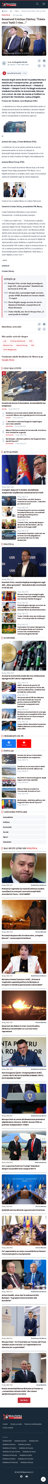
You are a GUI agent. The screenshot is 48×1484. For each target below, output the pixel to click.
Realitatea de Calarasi (9, 1448)
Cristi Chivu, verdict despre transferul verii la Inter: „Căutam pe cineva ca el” (31, 501)
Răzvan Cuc (8, 345)
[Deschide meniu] (43, 4)
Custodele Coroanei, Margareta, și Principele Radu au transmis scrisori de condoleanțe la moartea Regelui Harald (31, 630)
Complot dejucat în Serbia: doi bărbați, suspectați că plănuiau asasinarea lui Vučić (22, 491)
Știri (11, 11)
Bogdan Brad (20, 62)
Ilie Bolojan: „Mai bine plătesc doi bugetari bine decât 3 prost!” (31, 801)
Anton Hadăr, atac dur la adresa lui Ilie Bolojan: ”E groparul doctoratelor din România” (20, 1298)
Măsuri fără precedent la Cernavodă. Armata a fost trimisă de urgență (28, 791)
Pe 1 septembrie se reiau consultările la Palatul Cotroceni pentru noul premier (24, 1252)
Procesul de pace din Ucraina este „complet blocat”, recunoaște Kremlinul (22, 936)
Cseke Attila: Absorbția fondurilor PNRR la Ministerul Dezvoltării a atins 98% (31, 726)
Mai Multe (24, 1400)
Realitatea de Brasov (9, 1444)
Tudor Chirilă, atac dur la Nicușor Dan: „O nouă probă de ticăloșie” (26, 313)
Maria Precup (22, 345)
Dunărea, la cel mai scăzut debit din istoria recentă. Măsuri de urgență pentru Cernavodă (26, 414)
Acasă (5, 11)
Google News (8, 359)
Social (4, 409)
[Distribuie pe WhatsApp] (39, 66)
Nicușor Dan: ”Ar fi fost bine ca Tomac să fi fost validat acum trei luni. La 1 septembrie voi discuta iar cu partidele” (24, 1345)
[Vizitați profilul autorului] (4, 63)
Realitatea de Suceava (26, 1448)
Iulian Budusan (40, 1162)
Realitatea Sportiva (20, 1441)
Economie (9, 435)
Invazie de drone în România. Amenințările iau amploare (29, 756)
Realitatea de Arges (24, 1444)
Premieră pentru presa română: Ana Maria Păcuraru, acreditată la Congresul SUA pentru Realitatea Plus (31, 513)
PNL (32, 345)
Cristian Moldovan (17, 341)
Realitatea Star (33, 1441)
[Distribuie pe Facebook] (44, 61)
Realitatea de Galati (26, 1455)
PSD (30, 341)
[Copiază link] (39, 61)
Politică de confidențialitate (33, 1424)
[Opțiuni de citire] (43, 1479)
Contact (5, 1424)
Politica (17, 11)
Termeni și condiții (16, 1424)
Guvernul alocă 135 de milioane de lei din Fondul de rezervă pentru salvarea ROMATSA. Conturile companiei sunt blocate (30, 702)
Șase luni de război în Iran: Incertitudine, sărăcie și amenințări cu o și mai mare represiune (21, 1029)
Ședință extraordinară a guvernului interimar (23, 1210)
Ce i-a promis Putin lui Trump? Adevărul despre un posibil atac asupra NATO (20, 1167)
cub (4, 341)
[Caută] (37, 4)
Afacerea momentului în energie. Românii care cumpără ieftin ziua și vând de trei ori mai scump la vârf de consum (31, 715)
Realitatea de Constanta (25, 1459)
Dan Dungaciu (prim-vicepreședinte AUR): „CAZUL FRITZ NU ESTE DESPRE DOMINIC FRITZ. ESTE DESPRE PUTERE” (23, 1075)
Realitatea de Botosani (10, 1455)
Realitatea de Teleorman (10, 1462)
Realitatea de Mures (38, 885)
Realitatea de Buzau (27, 1462)
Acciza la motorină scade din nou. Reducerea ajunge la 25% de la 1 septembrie (23, 677)
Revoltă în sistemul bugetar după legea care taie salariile (31, 779)
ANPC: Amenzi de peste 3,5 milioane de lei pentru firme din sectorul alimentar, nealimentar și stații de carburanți (31, 688)
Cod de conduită (8, 1428)
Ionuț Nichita (41, 1385)
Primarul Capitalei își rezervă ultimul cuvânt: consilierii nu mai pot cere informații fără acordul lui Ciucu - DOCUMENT (23, 891)
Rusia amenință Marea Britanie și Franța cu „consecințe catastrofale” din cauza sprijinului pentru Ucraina (22, 1391)
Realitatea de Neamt (9, 1459)
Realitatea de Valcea (29, 1452)
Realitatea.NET (7, 1441)
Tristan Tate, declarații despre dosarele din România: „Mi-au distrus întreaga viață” (30, 524)
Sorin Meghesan (9, 349)
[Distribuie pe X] (44, 66)
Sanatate (9, 426)
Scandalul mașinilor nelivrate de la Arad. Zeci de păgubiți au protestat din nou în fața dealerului (31, 536)
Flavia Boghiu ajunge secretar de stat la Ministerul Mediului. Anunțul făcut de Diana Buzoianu (25, 305)
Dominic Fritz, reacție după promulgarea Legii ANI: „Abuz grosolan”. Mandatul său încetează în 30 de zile (25, 286)
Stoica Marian (40, 932)
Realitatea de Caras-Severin (11, 1452)
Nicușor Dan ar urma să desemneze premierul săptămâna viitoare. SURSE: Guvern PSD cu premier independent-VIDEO (23, 1122)
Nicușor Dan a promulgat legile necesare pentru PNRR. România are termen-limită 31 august (26, 295)
